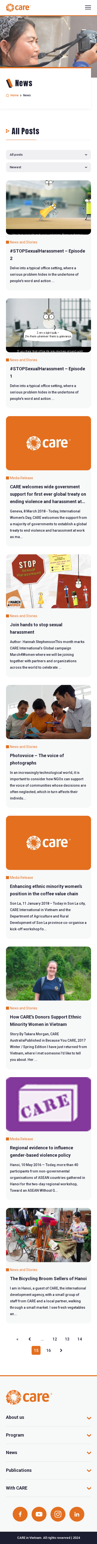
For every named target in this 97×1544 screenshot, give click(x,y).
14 (79, 1339)
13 (67, 1339)
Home (14, 95)
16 (48, 1350)
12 (54, 1339)
